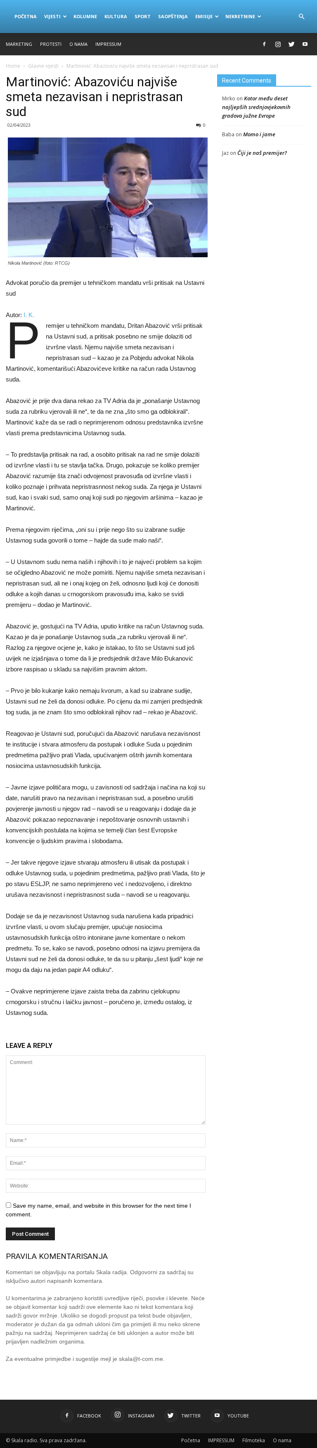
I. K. (29, 314)
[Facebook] (264, 44)
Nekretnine (240, 16)
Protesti (51, 44)
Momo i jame (259, 134)
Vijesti (52, 16)
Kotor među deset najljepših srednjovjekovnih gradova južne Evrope (256, 107)
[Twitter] (291, 44)
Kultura (115, 16)
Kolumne (85, 16)
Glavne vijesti (43, 65)
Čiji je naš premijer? (262, 152)
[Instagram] (278, 44)
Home (13, 65)
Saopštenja (173, 16)
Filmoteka (253, 1440)
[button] (301, 16)
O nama (78, 44)
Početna (25, 16)
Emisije (204, 16)
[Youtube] (305, 44)
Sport (143, 16)
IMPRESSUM (108, 44)
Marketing (19, 44)
